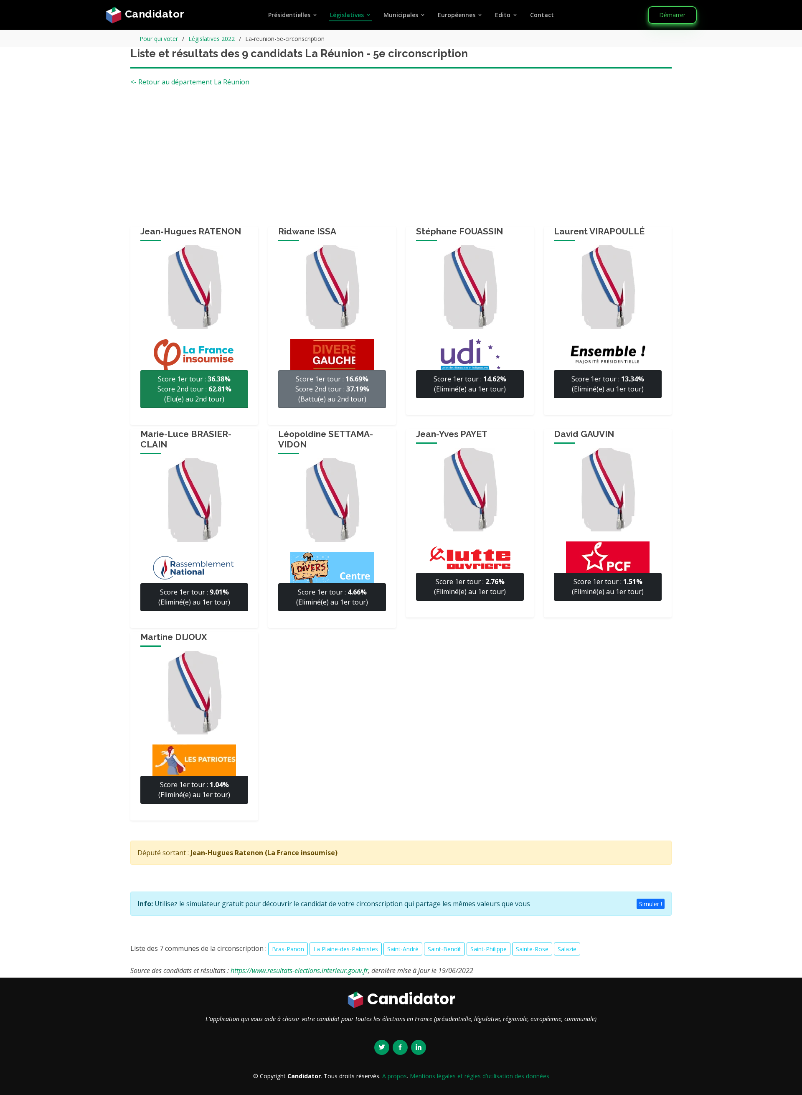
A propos (394, 1076)
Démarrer (672, 15)
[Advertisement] (401, 159)
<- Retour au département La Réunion (189, 81)
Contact (542, 15)
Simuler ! (650, 904)
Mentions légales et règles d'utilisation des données (479, 1076)
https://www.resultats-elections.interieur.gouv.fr (299, 970)
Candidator (153, 14)
